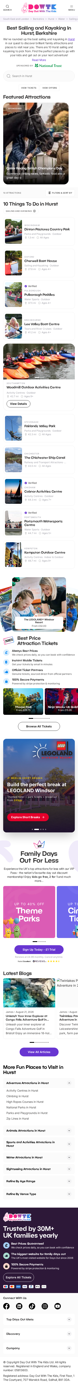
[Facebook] (6, 1307)
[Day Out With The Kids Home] (39, 8)
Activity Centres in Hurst (22, 1090)
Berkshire (38, 19)
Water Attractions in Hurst (24, 1157)
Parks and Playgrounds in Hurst (27, 1113)
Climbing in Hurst (17, 1096)
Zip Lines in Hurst (17, 1118)
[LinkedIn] (19, 1307)
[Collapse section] (69, 1083)
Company (13, 1348)
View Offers (49, 88)
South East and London (16, 19)
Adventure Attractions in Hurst (27, 1083)
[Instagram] (45, 1307)
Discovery (13, 1333)
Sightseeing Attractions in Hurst (28, 1169)
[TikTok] (32, 1307)
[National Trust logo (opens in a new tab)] (48, 65)
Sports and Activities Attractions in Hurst (30, 1143)
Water (61, 19)
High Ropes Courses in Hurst (25, 1101)
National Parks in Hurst (21, 1107)
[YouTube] (57, 1307)
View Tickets (28, 88)
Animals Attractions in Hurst (25, 1130)
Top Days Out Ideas (20, 1319)
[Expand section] (69, 1131)
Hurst (51, 19)
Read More (39, 60)
